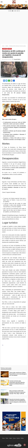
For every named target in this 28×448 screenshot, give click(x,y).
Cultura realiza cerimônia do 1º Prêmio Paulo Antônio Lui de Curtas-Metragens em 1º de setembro (17, 374)
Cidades (4, 48)
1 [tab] (11, 113)
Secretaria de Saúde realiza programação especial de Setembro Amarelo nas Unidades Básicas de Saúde (17, 383)
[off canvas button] (1, 2)
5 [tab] (15, 10)
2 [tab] (10, 10)
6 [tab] (17, 10)
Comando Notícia (17, 59)
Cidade (10, 438)
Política (22, 438)
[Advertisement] (14, 26)
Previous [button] (2, 6)
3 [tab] (12, 10)
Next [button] (26, 6)
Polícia (9, 48)
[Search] (26, 2)
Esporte (18, 438)
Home (3, 438)
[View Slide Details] (14, 6)
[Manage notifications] (24, 445)
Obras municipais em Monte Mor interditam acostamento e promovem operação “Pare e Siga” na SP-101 (17, 392)
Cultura (14, 438)
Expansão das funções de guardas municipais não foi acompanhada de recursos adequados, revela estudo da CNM (17, 401)
